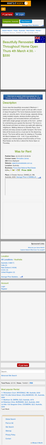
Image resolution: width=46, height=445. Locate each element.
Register (4, 289)
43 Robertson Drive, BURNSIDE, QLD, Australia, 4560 (20, 402)
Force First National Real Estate (24, 168)
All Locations (7, 259)
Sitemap (8, 431)
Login (21, 14)
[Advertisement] (19, 73)
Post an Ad (9, 423)
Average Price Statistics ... (31, 25)
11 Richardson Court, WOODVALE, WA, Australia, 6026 (20, 393)
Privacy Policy (10, 435)
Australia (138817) (7, 263)
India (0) (4, 265)
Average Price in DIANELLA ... (27, 177)
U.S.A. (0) (4, 270)
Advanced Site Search (9, 375)
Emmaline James (23, 158)
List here (8, 14)
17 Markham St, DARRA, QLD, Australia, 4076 (17, 400)
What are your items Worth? (36, 247)
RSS (31, 383)
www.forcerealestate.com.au (22, 163)
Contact (8, 438)
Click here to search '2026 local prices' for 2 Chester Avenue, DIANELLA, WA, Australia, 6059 (23, 97)
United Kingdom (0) (8, 272)
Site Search (10, 427)
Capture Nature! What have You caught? (32, 250)
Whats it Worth (37, 443)
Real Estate (25, 21)
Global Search (11, 419)
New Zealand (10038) (9, 267)
